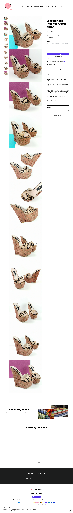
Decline (66, 509)
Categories (28, 6)
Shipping (48, 31)
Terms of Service (47, 499)
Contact (52, 6)
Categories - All (15, 499)
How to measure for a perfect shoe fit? (53, 100)
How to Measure (24, 499)
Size (47, 35)
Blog (61, 6)
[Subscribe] (46, 479)
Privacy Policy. (13, 510)
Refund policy (53, 499)
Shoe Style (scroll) (37, 6)
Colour (58, 35)
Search (20, 499)
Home (23, 6)
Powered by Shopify (44, 504)
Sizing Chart (49, 107)
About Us (47, 6)
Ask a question (49, 110)
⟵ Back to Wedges (36, 462)
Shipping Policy (49, 103)
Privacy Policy (41, 499)
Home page (58, 499)
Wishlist (57, 6)
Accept (55, 509)
